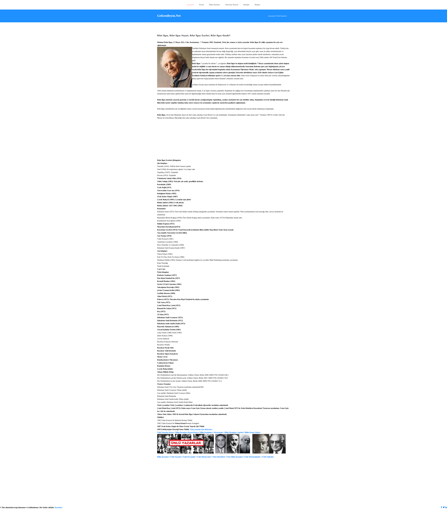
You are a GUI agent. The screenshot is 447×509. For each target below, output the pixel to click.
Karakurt (58, 507)
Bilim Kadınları (206, 432)
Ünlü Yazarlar (175, 457)
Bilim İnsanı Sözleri (252, 432)
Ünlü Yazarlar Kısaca (165, 432)
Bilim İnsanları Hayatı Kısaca (187, 432)
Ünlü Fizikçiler (268, 457)
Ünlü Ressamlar (189, 457)
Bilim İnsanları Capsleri (234, 432)
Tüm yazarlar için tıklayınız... (201, 429)
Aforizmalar (218, 432)
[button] (231, 5)
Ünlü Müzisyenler (204, 457)
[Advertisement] (223, 140)
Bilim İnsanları (163, 457)
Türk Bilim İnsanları (234, 457)
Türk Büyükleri (218, 457)
